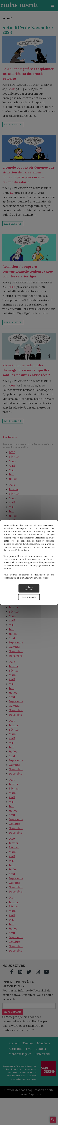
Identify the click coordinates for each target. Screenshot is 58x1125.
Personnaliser (29, 597)
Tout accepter (28, 588)
